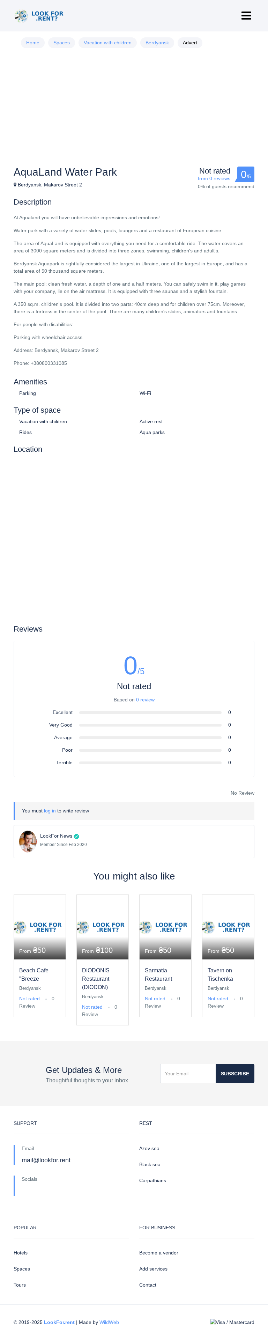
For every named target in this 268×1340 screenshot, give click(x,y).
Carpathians (152, 1180)
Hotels (21, 1253)
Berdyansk (157, 42)
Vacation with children (108, 42)
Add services (153, 1269)
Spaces (61, 42)
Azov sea (149, 1148)
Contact (147, 1285)
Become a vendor (158, 1253)
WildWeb (109, 1322)
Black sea (150, 1164)
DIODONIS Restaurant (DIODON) (96, 978)
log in (50, 810)
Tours (20, 1285)
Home (32, 42)
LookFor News (56, 836)
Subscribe (235, 1073)
